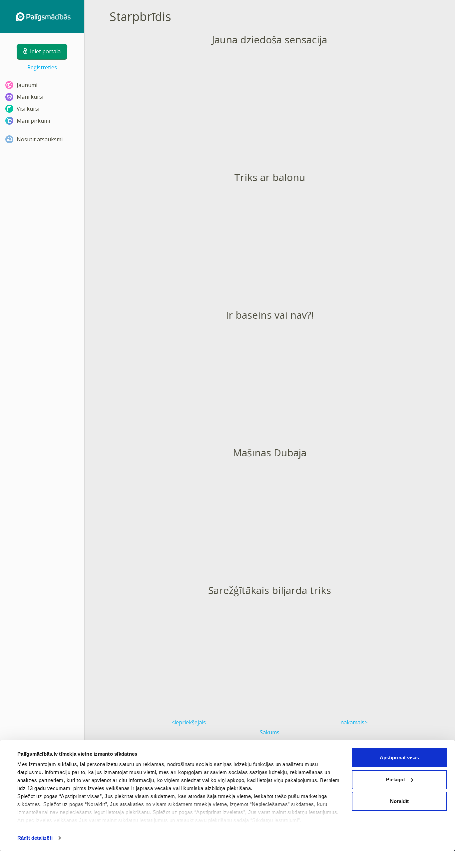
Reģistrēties (42, 67)
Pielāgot (395, 779)
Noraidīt (399, 801)
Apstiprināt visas (399, 757)
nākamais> (353, 722)
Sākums (269, 732)
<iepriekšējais (189, 722)
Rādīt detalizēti (35, 838)
